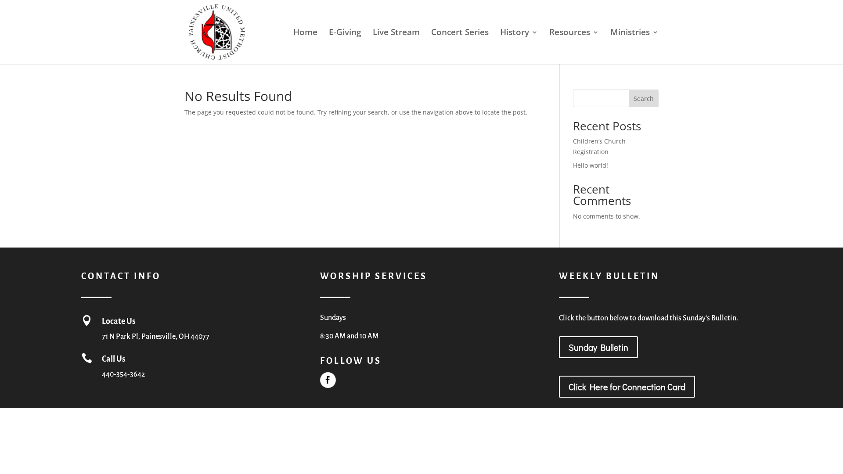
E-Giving (345, 33)
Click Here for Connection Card (627, 386)
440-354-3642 (123, 374)
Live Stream (396, 33)
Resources (569, 33)
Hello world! (590, 165)
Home (305, 33)
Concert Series (460, 33)
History (514, 33)
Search (644, 98)
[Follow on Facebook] (328, 380)
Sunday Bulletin (598, 347)
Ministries (630, 33)
